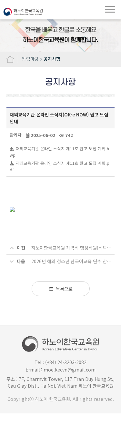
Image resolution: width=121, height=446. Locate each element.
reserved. (104, 399)
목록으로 (64, 288)
